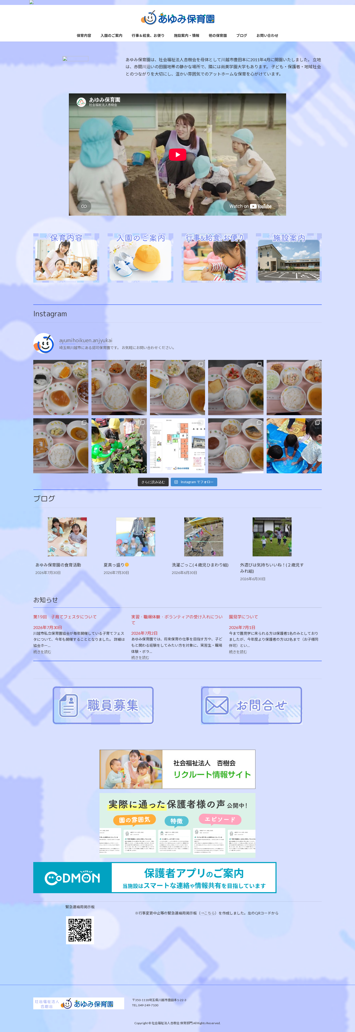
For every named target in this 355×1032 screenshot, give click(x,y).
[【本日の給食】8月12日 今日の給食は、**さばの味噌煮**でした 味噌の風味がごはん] (235, 445)
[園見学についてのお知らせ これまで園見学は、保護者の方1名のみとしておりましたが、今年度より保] (177, 445)
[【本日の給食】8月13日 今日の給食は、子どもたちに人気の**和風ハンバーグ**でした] (60, 445)
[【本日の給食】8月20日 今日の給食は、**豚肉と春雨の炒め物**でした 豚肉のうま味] (119, 387)
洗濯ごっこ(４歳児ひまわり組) (200, 564)
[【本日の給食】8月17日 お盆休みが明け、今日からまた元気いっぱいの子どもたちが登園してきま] (294, 387)
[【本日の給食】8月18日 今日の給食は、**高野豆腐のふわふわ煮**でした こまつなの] (235, 387)
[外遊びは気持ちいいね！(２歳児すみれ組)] (272, 537)
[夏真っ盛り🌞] (135, 537)
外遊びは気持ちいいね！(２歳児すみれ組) (272, 567)
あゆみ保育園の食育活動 (58, 564)
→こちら (207, 913)
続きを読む (42, 652)
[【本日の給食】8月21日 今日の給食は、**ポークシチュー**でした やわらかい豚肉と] (60, 387)
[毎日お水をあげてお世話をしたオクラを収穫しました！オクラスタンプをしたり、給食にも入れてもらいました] (119, 445)
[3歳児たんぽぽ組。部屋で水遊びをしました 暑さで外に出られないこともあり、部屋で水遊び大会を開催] (294, 445)
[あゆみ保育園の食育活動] (67, 537)
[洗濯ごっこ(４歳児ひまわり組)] (203, 537)
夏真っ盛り (114, 564)
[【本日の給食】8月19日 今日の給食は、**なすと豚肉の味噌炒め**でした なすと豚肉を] (177, 387)
